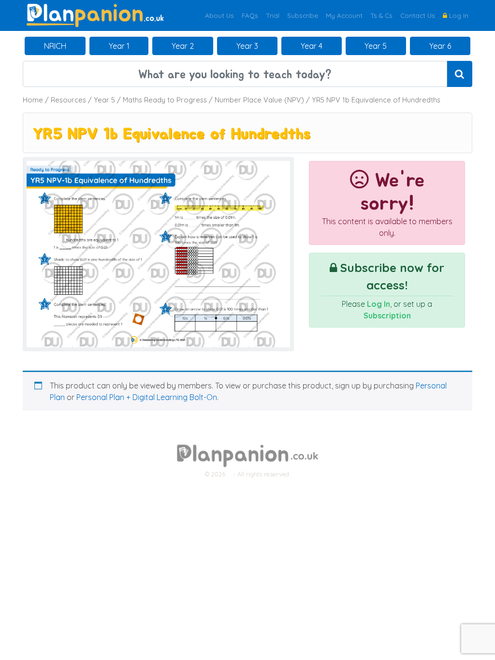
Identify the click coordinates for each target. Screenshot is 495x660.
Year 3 (247, 46)
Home (33, 99)
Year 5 (375, 46)
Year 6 (440, 46)
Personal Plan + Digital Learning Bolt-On (146, 397)
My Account (344, 15)
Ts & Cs (381, 15)
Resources (68, 99)
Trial (272, 15)
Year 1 (119, 46)
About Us (219, 15)
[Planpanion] (95, 14)
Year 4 (311, 46)
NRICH (55, 46)
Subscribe (302, 15)
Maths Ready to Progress (165, 99)
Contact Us (417, 15)
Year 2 (183, 46)
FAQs (250, 15)
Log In (457, 15)
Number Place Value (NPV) (259, 99)
